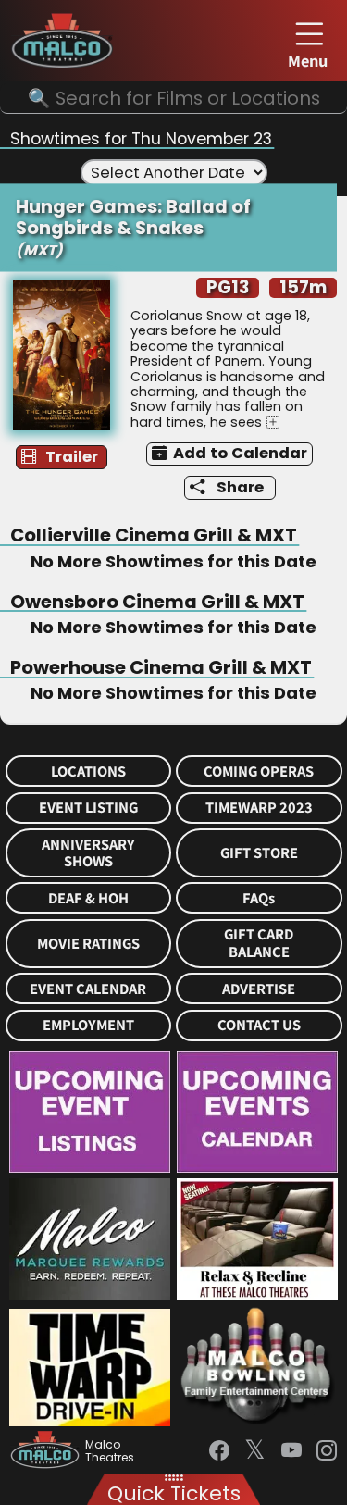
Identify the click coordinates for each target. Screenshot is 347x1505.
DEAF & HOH (88, 898)
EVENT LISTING (88, 807)
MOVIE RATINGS (88, 943)
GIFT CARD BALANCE (258, 943)
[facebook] (219, 1450)
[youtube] (291, 1450)
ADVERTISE (258, 989)
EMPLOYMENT (88, 1025)
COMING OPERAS (259, 771)
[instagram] (326, 1450)
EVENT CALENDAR (88, 989)
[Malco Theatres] (47, 1451)
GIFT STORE (259, 853)
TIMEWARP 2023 (259, 807)
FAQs (258, 898)
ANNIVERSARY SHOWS (88, 853)
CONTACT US (259, 1025)
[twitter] (255, 1451)
